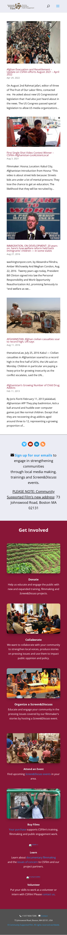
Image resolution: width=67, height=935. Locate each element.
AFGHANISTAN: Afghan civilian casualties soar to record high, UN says (33, 340)
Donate (33, 579)
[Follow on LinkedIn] (36, 444)
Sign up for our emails (33, 455)
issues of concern (27, 862)
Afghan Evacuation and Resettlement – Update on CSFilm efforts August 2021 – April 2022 (33, 72)
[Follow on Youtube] (30, 444)
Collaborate (33, 640)
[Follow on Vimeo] (24, 444)
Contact (44, 915)
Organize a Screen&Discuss (33, 704)
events (38, 774)
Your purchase (17, 829)
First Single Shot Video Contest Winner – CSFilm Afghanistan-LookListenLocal (30, 154)
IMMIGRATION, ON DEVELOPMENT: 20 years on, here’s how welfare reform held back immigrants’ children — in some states (32, 248)
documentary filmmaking (41, 857)
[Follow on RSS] (42, 444)
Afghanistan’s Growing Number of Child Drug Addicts (33, 386)
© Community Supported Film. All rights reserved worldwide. (33, 925)
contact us (48, 894)
